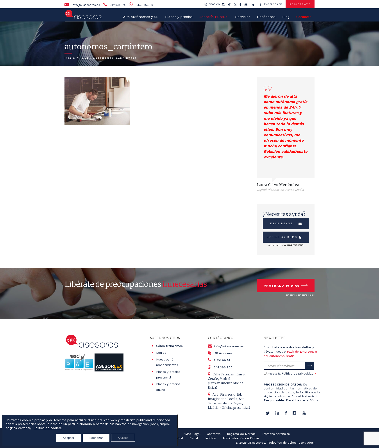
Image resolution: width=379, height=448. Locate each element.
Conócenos (266, 17)
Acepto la (292, 373)
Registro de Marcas (241, 434)
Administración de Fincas (240, 438)
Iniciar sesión (273, 4)
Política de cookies (48, 428)
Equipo (161, 352)
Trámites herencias (276, 434)
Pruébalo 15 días (282, 285)
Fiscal (194, 438)
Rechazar (96, 437)
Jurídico (210, 438)
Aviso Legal (192, 434)
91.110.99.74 (117, 5)
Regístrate (300, 4)
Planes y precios (179, 17)
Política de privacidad (297, 373)
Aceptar (68, 437)
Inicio (69, 58)
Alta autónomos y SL (140, 17)
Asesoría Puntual (214, 17)
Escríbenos (281, 223)
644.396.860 (144, 5)
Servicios (242, 17)
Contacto (214, 434)
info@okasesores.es (86, 5)
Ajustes (123, 437)
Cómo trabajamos (169, 346)
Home (84, 58)
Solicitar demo (282, 237)
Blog (286, 17)
